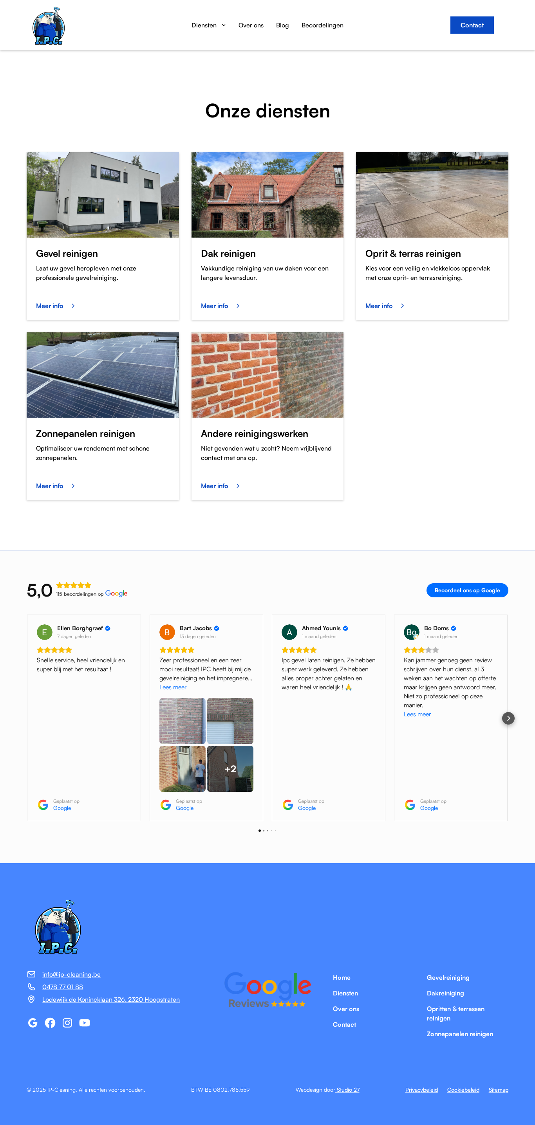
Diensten (345, 993)
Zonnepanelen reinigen (460, 1034)
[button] (208, 25)
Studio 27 (347, 1089)
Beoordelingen (322, 25)
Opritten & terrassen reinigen (455, 1013)
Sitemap (498, 1089)
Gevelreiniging (448, 977)
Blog (282, 25)
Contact (472, 25)
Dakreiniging (445, 993)
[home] (66, 25)
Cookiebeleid (463, 1089)
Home (342, 977)
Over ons (251, 25)
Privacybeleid (421, 1089)
